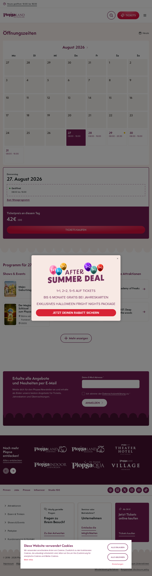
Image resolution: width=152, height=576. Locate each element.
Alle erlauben (118, 547)
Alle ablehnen (118, 557)
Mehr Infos (28, 559)
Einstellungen (118, 564)
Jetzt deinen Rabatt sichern (76, 312)
